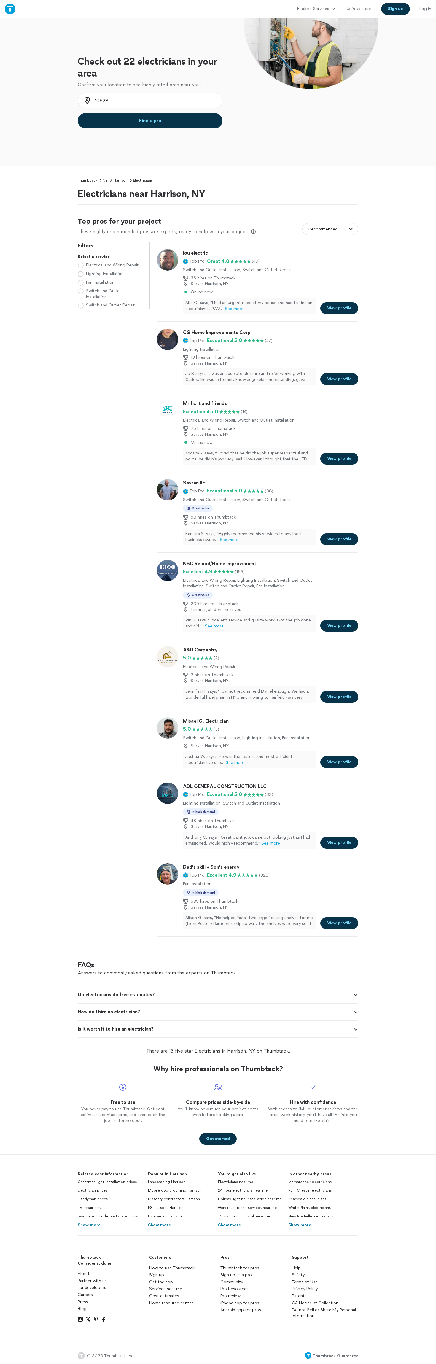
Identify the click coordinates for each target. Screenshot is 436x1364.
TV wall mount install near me (244, 1216)
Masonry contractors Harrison (174, 1199)
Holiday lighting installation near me (249, 1199)
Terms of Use (305, 1281)
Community (231, 1281)
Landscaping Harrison (166, 1182)
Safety (298, 1274)
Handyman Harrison (165, 1216)
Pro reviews (231, 1295)
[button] (194, 261)
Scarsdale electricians (307, 1199)
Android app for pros (240, 1309)
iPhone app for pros (239, 1303)
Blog (82, 1308)
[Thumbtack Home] (10, 9)
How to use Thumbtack (172, 1268)
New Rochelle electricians (310, 1216)
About (84, 1273)
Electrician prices (92, 1190)
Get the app (161, 1281)
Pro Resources (234, 1288)
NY (105, 180)
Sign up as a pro (236, 1274)
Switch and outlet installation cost (109, 1216)
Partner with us (92, 1280)
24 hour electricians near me (243, 1190)
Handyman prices (93, 1199)
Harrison (120, 180)
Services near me (165, 1288)
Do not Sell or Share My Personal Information (324, 1312)
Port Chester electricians (310, 1190)
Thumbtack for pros (239, 1268)
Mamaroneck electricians (310, 1182)
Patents (299, 1295)
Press (83, 1301)
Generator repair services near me (247, 1208)
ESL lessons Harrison (166, 1208)
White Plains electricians (309, 1208)
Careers (85, 1294)
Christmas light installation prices (107, 1182)
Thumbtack (87, 180)
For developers (92, 1287)
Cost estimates (164, 1295)
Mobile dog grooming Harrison (175, 1190)
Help (296, 1268)
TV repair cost (90, 1208)
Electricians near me (235, 1182)
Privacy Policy (305, 1288)
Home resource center (171, 1303)
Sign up (156, 1274)
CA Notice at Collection (315, 1303)
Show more (89, 1225)
